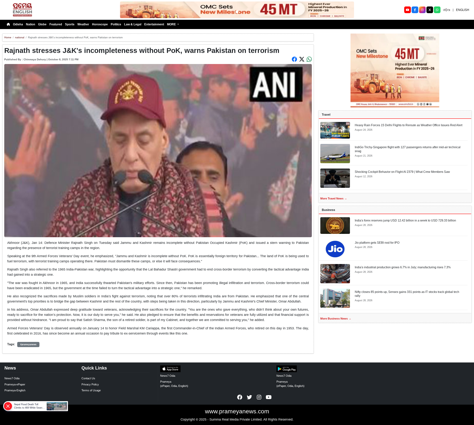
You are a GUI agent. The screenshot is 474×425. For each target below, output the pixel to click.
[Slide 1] (237, 12)
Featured (55, 24)
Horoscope (100, 24)
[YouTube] (407, 9)
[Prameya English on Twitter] (249, 397)
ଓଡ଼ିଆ (446, 9)
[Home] (8, 24)
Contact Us (88, 378)
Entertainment (154, 24)
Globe (42, 24)
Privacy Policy (90, 384)
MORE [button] (172, 24)
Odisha (18, 24)
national (19, 37)
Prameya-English (14, 390)
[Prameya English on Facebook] (239, 397)
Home (7, 37)
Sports (69, 24)
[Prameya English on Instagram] (259, 397)
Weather (83, 24)
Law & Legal (132, 24)
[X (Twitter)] (429, 9)
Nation (30, 24)
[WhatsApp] (437, 9)
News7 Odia (11, 378)
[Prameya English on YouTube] (268, 397)
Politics (116, 24)
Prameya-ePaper (14, 384)
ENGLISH (462, 9)
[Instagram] (422, 9)
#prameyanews (28, 344)
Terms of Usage (91, 390)
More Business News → (335, 318)
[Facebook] (415, 9)
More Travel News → (333, 198)
